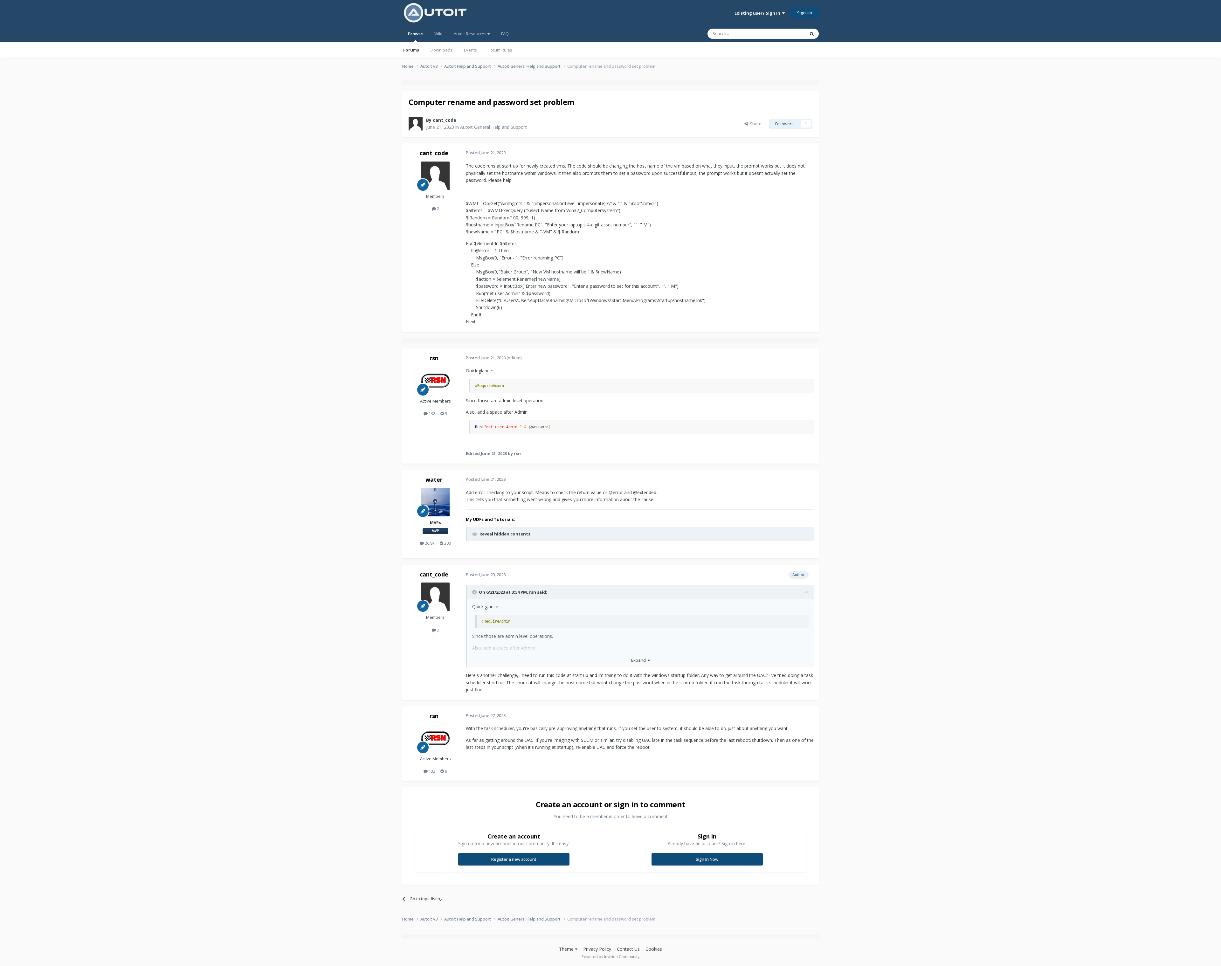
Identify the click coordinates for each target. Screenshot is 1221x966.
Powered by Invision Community (610, 956)
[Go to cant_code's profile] (416, 124)
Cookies (653, 949)
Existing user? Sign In (758, 13)
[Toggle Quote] (475, 592)
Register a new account (513, 859)
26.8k (429, 543)
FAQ (505, 34)
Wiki (438, 34)
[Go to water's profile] (435, 502)
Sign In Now (707, 859)
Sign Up (804, 13)
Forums (411, 50)
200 (447, 543)
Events (470, 50)
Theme (567, 949)
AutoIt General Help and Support (493, 127)
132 (431, 413)
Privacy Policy (597, 949)
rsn (434, 358)
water (434, 479)
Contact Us (628, 949)
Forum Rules (500, 50)
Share (755, 124)
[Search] (812, 34)
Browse (415, 34)
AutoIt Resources (470, 34)
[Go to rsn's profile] (435, 380)
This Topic (787, 33)
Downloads (441, 50)
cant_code (444, 120)
